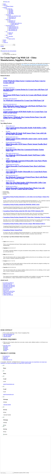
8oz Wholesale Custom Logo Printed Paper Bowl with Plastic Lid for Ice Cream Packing (26, 177)
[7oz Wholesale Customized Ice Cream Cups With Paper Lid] (10, 98)
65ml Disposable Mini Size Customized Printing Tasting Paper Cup (25, 150)
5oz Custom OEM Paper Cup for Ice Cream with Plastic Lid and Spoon (25, 95)
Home (4, 3)
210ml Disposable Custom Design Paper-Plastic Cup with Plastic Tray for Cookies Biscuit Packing (25, 188)
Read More (5, 85)
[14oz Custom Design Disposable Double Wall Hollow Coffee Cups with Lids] (10, 125)
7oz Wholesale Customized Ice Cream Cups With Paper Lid (23, 100)
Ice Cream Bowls (35, 361)
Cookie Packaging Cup (13, 26)
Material (10, 34)
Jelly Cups (24, 64)
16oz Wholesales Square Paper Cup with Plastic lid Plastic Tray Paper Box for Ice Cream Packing (25, 106)
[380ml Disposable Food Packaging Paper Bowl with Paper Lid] (12, 164)
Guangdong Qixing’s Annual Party (12, 230)
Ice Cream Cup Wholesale (10, 363)
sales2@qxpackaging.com (8, 334)
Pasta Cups (28, 64)
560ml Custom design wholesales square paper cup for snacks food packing (26, 139)
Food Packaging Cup (10, 25)
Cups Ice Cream (28, 361)
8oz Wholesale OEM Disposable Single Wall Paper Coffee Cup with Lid (25, 155)
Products (5, 7)
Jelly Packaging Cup (12, 29)
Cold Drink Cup (11, 20)
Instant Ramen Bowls (7, 287)
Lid (6, 31)
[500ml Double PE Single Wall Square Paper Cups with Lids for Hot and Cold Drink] (8, 131)
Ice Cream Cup (9, 8)
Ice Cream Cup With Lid (8, 282)
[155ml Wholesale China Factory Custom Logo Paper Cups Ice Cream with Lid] (5, 78)
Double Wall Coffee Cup (16, 23)
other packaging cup (12, 30)
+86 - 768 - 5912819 (7, 335)
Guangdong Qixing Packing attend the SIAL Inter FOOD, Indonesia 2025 (23, 211)
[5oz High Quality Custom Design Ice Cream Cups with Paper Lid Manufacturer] (9, 87)
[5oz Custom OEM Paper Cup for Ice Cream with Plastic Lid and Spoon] (5, 93)
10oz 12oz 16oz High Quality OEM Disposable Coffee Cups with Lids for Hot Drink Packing (26, 183)
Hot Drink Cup (11, 21)
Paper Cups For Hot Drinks (9, 291)
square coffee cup (15, 24)
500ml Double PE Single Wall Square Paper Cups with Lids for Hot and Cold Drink (26, 133)
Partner (4, 40)
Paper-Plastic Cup (12, 17)
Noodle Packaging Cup (13, 27)
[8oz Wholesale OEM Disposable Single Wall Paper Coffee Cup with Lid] (12, 153)
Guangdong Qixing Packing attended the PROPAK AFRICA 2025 (21, 204)
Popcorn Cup (6, 290)
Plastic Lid (10, 32)
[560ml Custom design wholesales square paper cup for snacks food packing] (12, 136)
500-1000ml (11, 13)
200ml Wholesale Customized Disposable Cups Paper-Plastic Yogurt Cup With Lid (26, 161)
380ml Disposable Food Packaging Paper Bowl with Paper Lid (25, 166)
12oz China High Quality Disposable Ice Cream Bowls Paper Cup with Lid (26, 172)
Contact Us (5, 42)
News (4, 41)
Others (7, 37)
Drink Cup (8, 19)
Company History (9, 6)
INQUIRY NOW (6, 345)
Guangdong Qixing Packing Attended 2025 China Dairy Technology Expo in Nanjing (26, 217)
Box (7, 35)
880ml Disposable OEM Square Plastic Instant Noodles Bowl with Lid (26, 144)
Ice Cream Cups (6, 288)
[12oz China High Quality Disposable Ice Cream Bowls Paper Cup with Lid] (11, 169)
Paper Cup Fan (11, 38)
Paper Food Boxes (7, 293)
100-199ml (10, 9)
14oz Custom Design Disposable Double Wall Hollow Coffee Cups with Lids (26, 128)
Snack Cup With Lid (7, 284)
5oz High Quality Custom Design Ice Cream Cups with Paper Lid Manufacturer (25, 90)
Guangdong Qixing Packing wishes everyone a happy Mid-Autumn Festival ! (24, 223)
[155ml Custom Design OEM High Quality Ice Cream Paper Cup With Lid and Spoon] (7, 109)
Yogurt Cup (8, 14)
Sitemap (22, 361)
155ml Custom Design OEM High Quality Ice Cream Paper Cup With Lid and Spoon (25, 112)
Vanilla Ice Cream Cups (8, 292)
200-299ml (10, 11)
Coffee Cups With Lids (8, 294)
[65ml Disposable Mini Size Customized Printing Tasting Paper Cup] (10, 147)
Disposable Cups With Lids (9, 285)
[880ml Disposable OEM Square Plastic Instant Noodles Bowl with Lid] (13, 142)
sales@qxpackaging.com (8, 394)
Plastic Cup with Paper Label (14, 15)
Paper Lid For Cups (43, 64)
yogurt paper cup (12, 18)
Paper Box (10, 36)
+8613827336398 (7, 336)
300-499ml (10, 12)
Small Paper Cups (35, 64)
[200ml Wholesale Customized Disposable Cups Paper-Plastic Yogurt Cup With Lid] (8, 158)
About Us (5, 5)
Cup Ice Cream (27, 363)
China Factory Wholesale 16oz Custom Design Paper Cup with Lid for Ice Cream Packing (24, 117)
